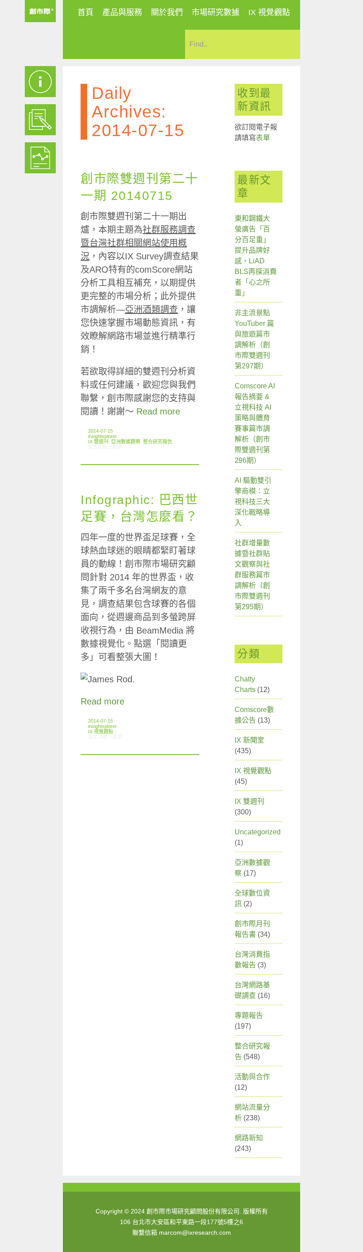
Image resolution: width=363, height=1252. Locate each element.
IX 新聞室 (249, 740)
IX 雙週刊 (98, 441)
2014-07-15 (100, 431)
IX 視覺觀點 (269, 12)
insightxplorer (102, 436)
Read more (158, 411)
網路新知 (249, 1138)
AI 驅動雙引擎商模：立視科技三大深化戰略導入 (253, 502)
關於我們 (167, 12)
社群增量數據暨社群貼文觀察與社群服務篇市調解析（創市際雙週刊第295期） (252, 574)
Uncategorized (258, 832)
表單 (263, 137)
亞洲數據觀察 (125, 441)
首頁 (85, 12)
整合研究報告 (157, 441)
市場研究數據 (215, 12)
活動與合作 (252, 1076)
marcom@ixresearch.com (195, 1232)
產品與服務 (122, 12)
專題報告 (249, 1015)
